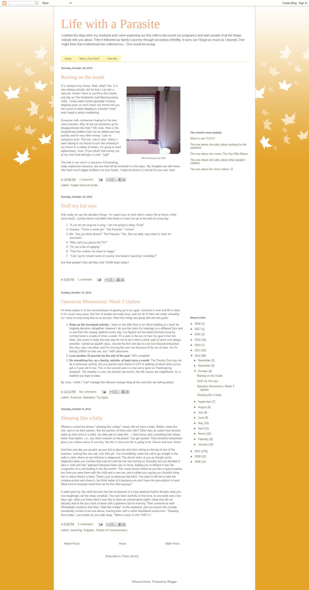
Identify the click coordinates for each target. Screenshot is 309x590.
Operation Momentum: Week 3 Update (100, 301)
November (204, 365)
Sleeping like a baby (82, 418)
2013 (198, 350)
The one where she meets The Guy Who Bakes (219, 153)
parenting (76, 530)
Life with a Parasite (110, 24)
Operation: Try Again (95, 397)
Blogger (171, 581)
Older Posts (172, 543)
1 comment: (87, 179)
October (203, 371)
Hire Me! (112, 58)
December (204, 360)
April (201, 428)
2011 (198, 451)
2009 (198, 456)
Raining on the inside (82, 77)
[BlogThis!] (112, 180)
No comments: (88, 391)
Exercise (76, 397)
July (201, 412)
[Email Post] (100, 179)
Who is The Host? (89, 58)
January (203, 444)
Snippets (88, 530)
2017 (198, 329)
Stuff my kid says (78, 205)
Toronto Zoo (163, 360)
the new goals (159, 317)
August (202, 407)
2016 (198, 334)
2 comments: (86, 524)
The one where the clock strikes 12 (211, 169)
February (204, 439)
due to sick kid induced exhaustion (158, 343)
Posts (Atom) (130, 556)
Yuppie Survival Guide (84, 185)
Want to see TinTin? (202, 138)
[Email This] (108, 180)
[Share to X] (116, 180)
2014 (198, 345)
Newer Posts (72, 543)
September (205, 401)
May (201, 423)
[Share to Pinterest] (124, 180)
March (202, 433)
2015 (198, 339)
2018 (198, 323)
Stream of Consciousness (111, 530)
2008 (198, 461)
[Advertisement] (216, 94)
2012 (198, 355)
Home (68, 58)
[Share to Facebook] (120, 180)
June (201, 417)
